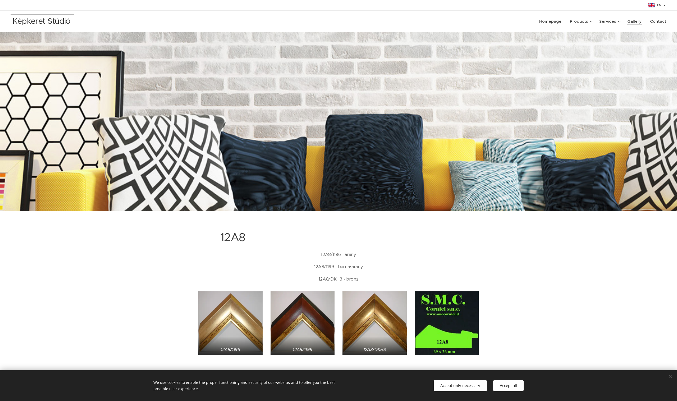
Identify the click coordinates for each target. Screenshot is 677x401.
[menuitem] (552, 21)
